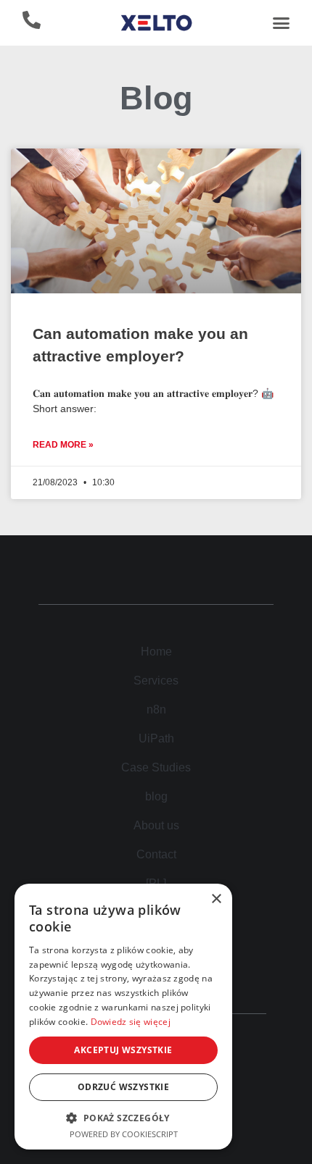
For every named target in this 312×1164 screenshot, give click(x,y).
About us (156, 825)
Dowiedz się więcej (131, 1022)
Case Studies (156, 767)
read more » (63, 445)
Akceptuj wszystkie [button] (123, 1050)
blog (156, 796)
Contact (156, 854)
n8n (156, 709)
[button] (281, 23)
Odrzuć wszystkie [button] (123, 1087)
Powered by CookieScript (124, 1134)
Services (156, 680)
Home (156, 651)
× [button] (215, 899)
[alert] (123, 1017)
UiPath (156, 738)
